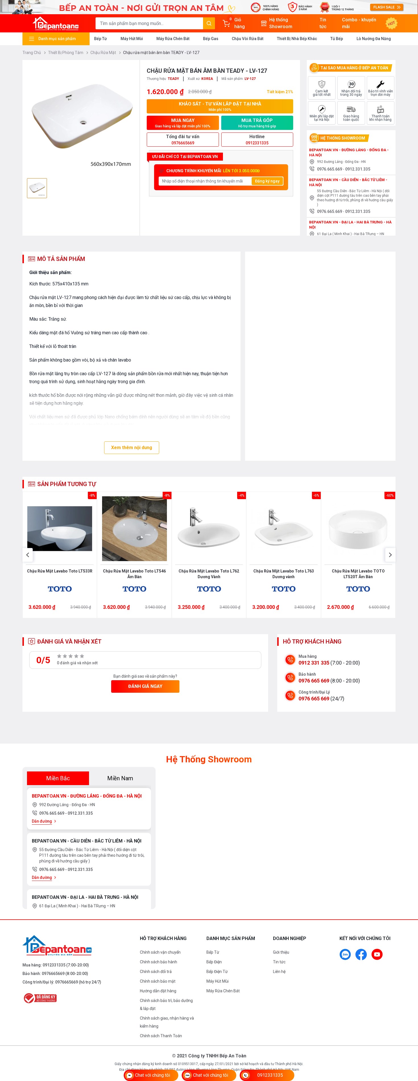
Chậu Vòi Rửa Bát (247, 38)
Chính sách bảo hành (158, 962)
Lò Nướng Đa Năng (374, 38)
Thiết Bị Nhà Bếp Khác (297, 38)
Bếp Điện (214, 962)
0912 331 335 (314, 663)
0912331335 (54, 965)
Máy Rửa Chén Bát (172, 38)
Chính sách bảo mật (157, 981)
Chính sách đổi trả (156, 971)
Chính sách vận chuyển (160, 952)
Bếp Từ (100, 38)
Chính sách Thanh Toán (161, 1036)
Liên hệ (279, 971)
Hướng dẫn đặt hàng (158, 991)
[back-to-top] (407, 1046)
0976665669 (53, 973)
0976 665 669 (314, 681)
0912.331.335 (357, 169)
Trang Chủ (32, 52)
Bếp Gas (210, 38)
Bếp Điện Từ (217, 971)
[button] (27, 555)
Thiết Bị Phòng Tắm (66, 52)
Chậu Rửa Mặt (103, 52)
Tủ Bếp (336, 38)
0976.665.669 (330, 169)
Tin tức (279, 962)
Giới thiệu (281, 952)
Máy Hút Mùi (132, 38)
